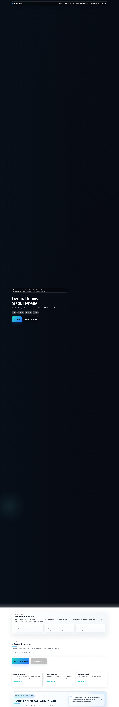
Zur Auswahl (16, 319)
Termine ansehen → (51, 681)
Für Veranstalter (69, 3)
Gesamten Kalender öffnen (20, 661)
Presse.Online (40, 291)
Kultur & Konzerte (19, 674)
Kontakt (104, 3)
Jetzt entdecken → (18, 681)
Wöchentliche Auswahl (31, 319)
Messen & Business (51, 674)
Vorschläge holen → (83, 681)
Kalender (60, 3)
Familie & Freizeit (83, 674)
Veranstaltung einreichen (38, 661)
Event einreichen (95, 3)
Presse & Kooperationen (82, 3)
